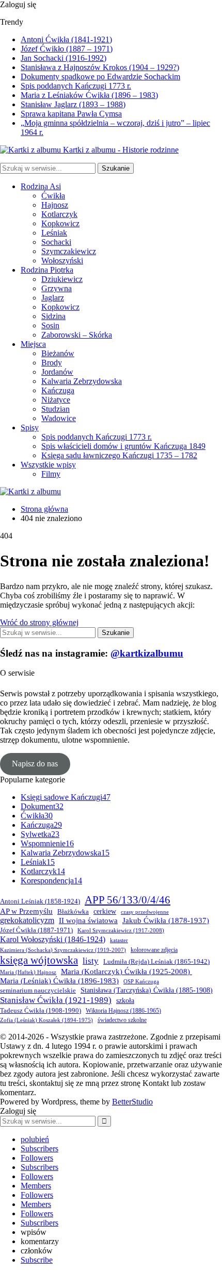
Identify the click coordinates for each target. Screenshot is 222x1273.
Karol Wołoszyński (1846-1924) (52, 939)
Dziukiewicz (62, 279)
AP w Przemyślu (26, 911)
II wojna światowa (88, 920)
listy (91, 961)
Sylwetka (40, 834)
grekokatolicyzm (27, 920)
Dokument (42, 806)
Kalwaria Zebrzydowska (81, 381)
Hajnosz (54, 204)
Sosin (50, 325)
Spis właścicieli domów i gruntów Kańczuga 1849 (123, 446)
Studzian (55, 409)
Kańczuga (57, 390)
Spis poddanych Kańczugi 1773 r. (76, 85)
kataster (119, 940)
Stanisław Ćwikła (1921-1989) (56, 1000)
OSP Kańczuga (141, 981)
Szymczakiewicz (68, 251)
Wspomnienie (47, 843)
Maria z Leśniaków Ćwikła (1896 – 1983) (89, 95)
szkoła (125, 1000)
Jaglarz (52, 297)
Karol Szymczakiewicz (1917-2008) (120, 930)
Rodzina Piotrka (47, 269)
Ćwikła (53, 195)
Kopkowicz (60, 223)
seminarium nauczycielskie (38, 990)
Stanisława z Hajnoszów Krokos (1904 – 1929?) (100, 67)
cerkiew (104, 911)
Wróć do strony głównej (39, 622)
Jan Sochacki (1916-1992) (63, 58)
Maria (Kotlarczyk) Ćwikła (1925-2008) (126, 971)
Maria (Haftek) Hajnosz (28, 972)
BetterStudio (132, 1101)
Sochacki (56, 242)
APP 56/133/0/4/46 (127, 900)
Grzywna (56, 288)
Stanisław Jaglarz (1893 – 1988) (73, 104)
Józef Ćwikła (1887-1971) (36, 930)
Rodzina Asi (41, 186)
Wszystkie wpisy (48, 464)
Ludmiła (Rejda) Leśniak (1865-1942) (156, 961)
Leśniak (54, 232)
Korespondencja (51, 880)
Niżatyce (55, 399)
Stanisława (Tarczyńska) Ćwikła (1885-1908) (147, 990)
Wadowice (58, 418)
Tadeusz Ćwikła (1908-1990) (40, 1010)
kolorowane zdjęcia (154, 950)
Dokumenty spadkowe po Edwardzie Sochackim (100, 76)
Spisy (30, 427)
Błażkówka (73, 911)
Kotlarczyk (59, 214)
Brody (51, 362)
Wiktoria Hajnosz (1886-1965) (123, 1011)
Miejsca (33, 344)
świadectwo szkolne (122, 1020)
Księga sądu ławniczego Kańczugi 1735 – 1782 (119, 455)
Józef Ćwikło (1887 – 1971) (67, 48)
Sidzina (53, 316)
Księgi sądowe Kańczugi (65, 797)
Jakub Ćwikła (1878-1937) (165, 920)
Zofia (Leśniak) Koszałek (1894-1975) (46, 1020)
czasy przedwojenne (145, 912)
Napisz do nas (35, 763)
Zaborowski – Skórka (76, 334)
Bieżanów (57, 353)
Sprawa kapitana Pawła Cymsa (71, 113)
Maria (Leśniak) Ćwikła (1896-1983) (59, 981)
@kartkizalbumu (146, 653)
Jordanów (57, 371)
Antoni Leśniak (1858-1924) (40, 901)
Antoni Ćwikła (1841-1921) (66, 39)
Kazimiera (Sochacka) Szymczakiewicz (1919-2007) (63, 950)
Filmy (50, 474)
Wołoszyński (62, 260)
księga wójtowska (39, 960)
